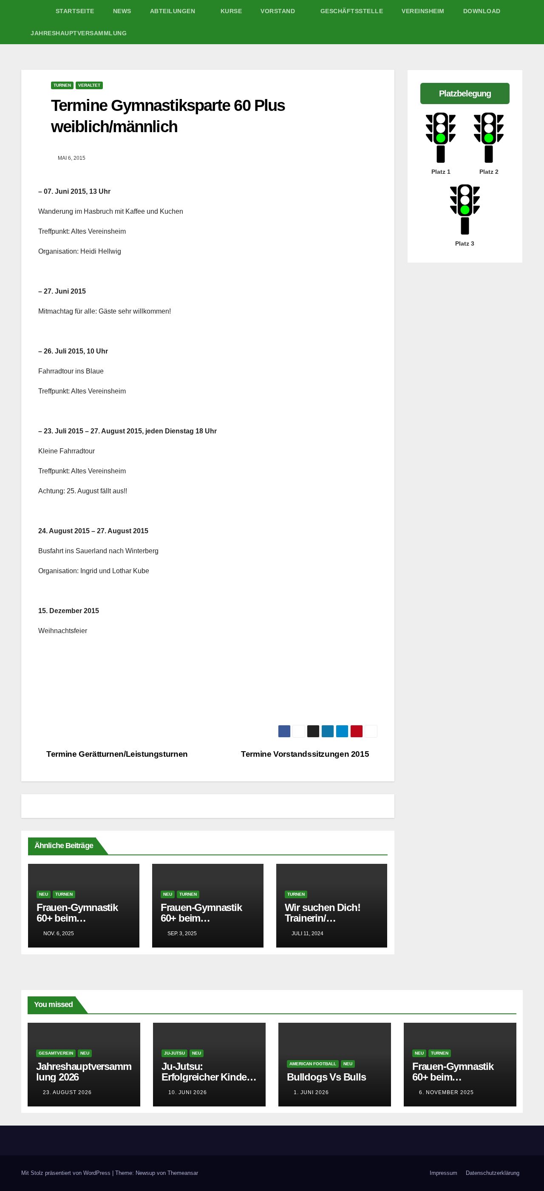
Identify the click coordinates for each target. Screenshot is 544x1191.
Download (482, 11)
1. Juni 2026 (311, 1092)
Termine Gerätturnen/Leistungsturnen (116, 754)
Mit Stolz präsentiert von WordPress (66, 1173)
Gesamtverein (56, 1053)
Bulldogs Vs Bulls (326, 1077)
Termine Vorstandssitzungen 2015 (306, 754)
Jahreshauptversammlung (79, 33)
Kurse (231, 11)
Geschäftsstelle (351, 11)
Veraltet (89, 85)
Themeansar (182, 1173)
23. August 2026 (67, 1092)
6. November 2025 (446, 1092)
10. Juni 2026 (187, 1092)
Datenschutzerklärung (492, 1173)
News (122, 11)
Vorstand (279, 11)
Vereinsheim (423, 11)
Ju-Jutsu (174, 1053)
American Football (312, 1063)
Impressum (443, 1173)
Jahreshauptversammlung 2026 (83, 1072)
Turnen (62, 85)
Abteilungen (173, 11)
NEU (43, 894)
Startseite (75, 11)
